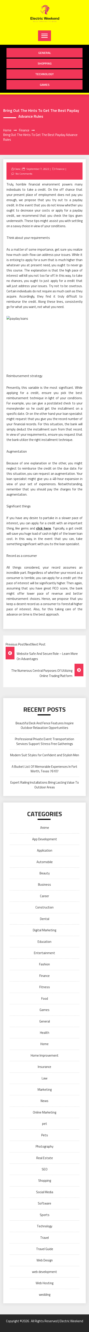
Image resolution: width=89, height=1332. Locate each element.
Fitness (44, 987)
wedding (44, 1294)
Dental (44, 918)
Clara (17, 169)
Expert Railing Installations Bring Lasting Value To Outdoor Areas (44, 784)
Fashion (44, 964)
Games (44, 84)
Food (44, 998)
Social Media (44, 1192)
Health (44, 1032)
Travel (44, 1237)
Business (44, 884)
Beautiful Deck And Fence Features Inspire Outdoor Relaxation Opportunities (45, 725)
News (44, 1100)
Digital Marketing (44, 930)
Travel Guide (44, 1248)
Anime (44, 827)
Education (44, 941)
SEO (45, 1169)
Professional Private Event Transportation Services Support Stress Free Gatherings (44, 741)
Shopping (45, 63)
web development (44, 1271)
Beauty (45, 873)
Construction (44, 907)
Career (44, 896)
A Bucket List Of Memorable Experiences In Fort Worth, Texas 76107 (44, 769)
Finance (60, 169)
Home (44, 1043)
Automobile (45, 861)
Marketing (45, 1089)
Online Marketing (44, 1112)
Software (44, 1203)
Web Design (45, 1260)
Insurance (44, 1066)
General (44, 52)
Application (44, 850)
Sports (44, 1214)
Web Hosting (44, 1283)
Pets (44, 1135)
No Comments (24, 174)
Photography (44, 1146)
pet (44, 1123)
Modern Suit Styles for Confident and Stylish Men (44, 755)
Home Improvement (45, 1055)
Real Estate (44, 1157)
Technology (44, 74)
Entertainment (44, 952)
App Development (44, 839)
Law (44, 1078)
